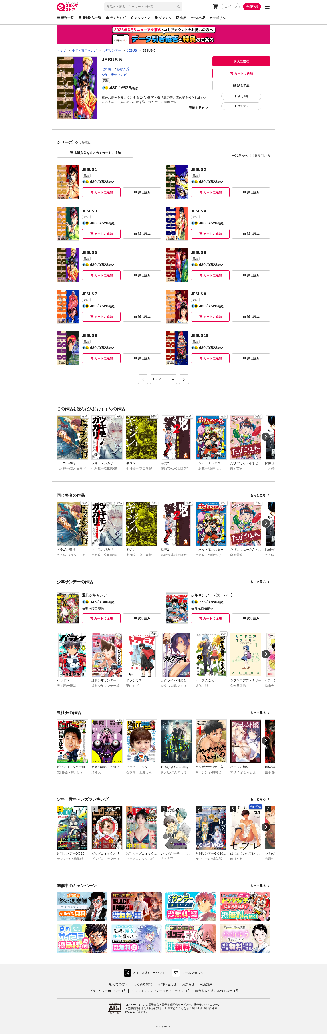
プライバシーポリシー (107, 991)
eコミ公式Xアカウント (146, 974)
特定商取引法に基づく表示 (216, 991)
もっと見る (258, 495)
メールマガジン (193, 973)
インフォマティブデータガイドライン (157, 991)
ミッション (142, 18)
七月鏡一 (108, 69)
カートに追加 (243, 73)
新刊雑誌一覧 (92, 18)
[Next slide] (265, 436)
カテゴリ (216, 18)
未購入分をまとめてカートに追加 (97, 153)
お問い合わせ (167, 984)
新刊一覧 (67, 18)
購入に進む (241, 61)
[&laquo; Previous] (143, 379)
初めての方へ (118, 984)
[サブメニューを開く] (267, 7)
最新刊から (262, 155)
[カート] (215, 7)
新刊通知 (243, 96)
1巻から (242, 155)
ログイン (230, 6)
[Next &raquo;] (184, 379)
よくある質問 (142, 984)
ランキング (118, 18)
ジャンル (165, 18)
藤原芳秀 (123, 69)
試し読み (243, 85)
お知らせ (188, 984)
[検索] (178, 6)
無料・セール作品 (192, 18)
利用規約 (206, 984)
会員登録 (252, 6)
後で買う (243, 106)
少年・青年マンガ (114, 75)
